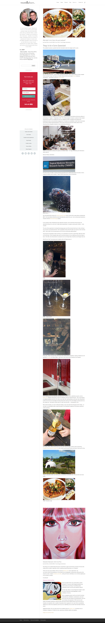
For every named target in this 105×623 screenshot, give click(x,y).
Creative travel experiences (29, 137)
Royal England (28, 149)
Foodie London (28, 143)
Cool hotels (28, 134)
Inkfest (74, 76)
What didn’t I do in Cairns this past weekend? (54, 40)
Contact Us (81, 2)
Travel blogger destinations (65, 42)
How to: (74, 2)
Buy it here (28, 57)
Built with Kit (29, 104)
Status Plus (45, 397)
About (62, 2)
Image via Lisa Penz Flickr (48, 612)
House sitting (28, 146)
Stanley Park (65, 570)
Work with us (26, 620)
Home (58, 2)
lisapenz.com (72, 608)
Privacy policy (43, 620)
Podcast (66, 2)
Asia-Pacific (57, 42)
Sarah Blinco (46, 42)
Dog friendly (28, 140)
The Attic (49, 357)
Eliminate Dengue (53, 218)
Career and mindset (28, 131)
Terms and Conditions (34, 620)
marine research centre (61, 215)
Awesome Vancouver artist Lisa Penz (52, 562)
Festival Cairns (61, 77)
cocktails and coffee (57, 573)
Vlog (70, 2)
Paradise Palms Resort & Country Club (51, 448)
